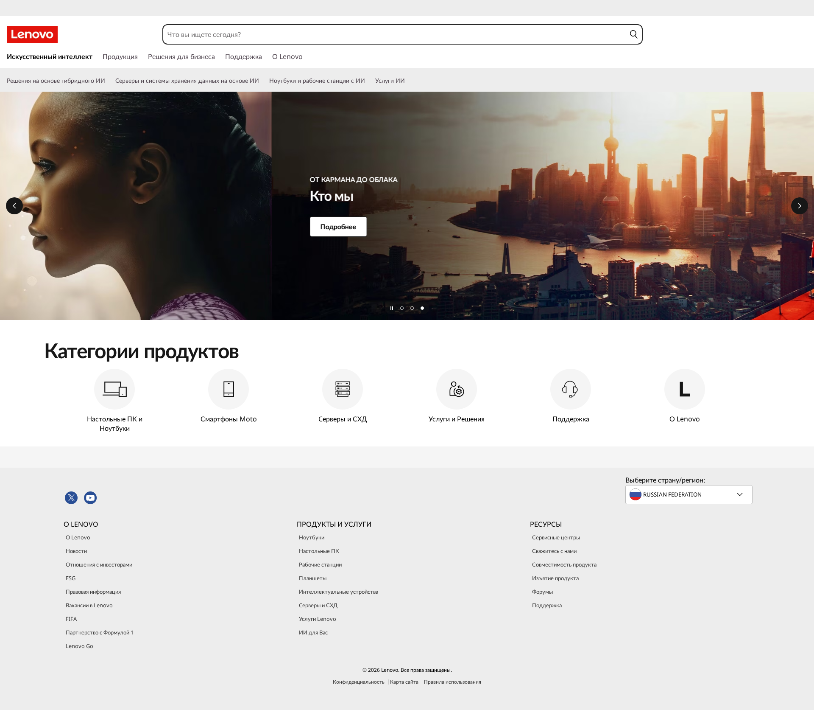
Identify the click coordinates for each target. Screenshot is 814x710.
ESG (70, 578)
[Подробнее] (407, 206)
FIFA (71, 619)
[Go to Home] (32, 34)
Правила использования (452, 681)
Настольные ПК (319, 551)
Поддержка (547, 605)
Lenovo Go (79, 646)
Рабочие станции (320, 564)
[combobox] (394, 34)
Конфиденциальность (359, 681)
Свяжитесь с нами (554, 551)
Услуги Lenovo (317, 619)
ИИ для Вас (313, 632)
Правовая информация (93, 591)
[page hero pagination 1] (402, 308)
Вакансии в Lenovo (89, 605)
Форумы (542, 591)
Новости (76, 551)
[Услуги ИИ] (408, 80)
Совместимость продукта (564, 564)
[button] (633, 34)
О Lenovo (78, 537)
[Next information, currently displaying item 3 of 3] (799, 205)
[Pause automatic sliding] (392, 308)
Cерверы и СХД (318, 605)
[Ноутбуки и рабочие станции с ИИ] (368, 80)
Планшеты (312, 578)
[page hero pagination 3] (422, 308)
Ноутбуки (311, 537)
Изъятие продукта (555, 578)
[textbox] (689, 494)
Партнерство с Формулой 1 (100, 632)
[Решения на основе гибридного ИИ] (108, 80)
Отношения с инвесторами (99, 564)
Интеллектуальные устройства (338, 591)
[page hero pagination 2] (412, 308)
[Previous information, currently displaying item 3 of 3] (14, 205)
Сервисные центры (556, 537)
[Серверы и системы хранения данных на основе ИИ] (262, 80)
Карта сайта (404, 681)
